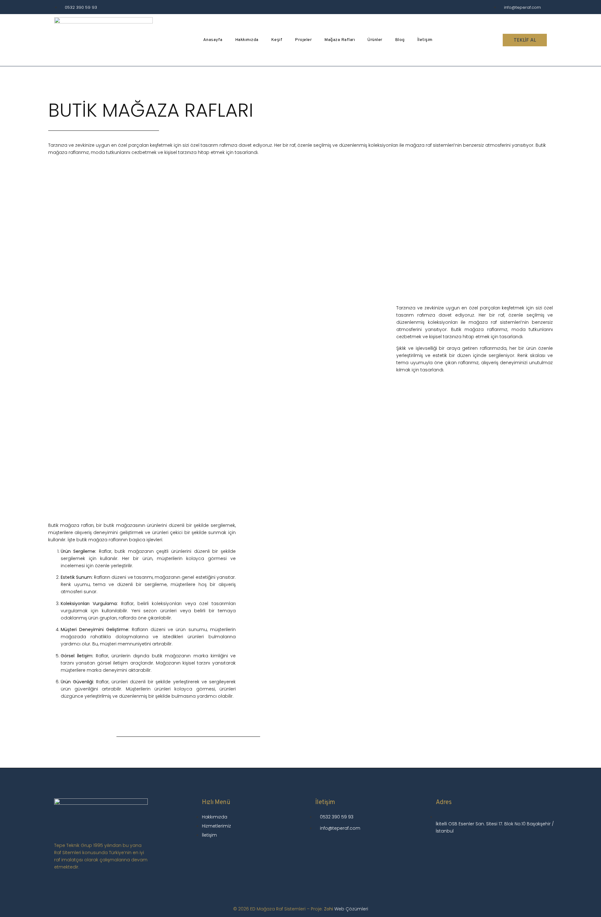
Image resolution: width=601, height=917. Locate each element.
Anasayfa (213, 40)
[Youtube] (465, 849)
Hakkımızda (247, 40)
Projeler (303, 40)
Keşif (277, 40)
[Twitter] (509, 849)
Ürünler (375, 40)
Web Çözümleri (351, 909)
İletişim (425, 40)
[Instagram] (443, 849)
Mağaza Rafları (339, 40)
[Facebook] (487, 849)
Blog (400, 40)
